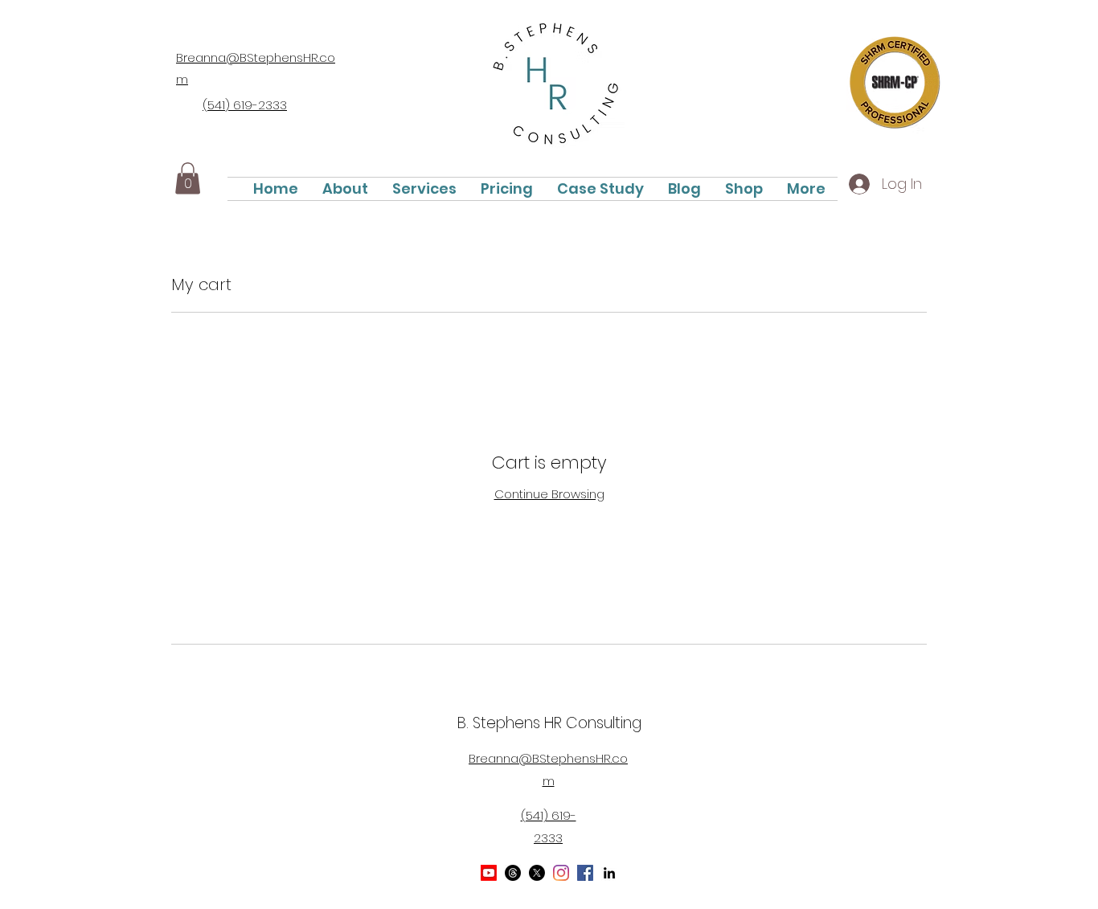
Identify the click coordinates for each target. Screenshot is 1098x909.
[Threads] (513, 873)
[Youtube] (489, 873)
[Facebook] (585, 873)
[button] (187, 178)
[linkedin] (609, 873)
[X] (537, 873)
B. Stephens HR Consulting (549, 723)
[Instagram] (561, 873)
